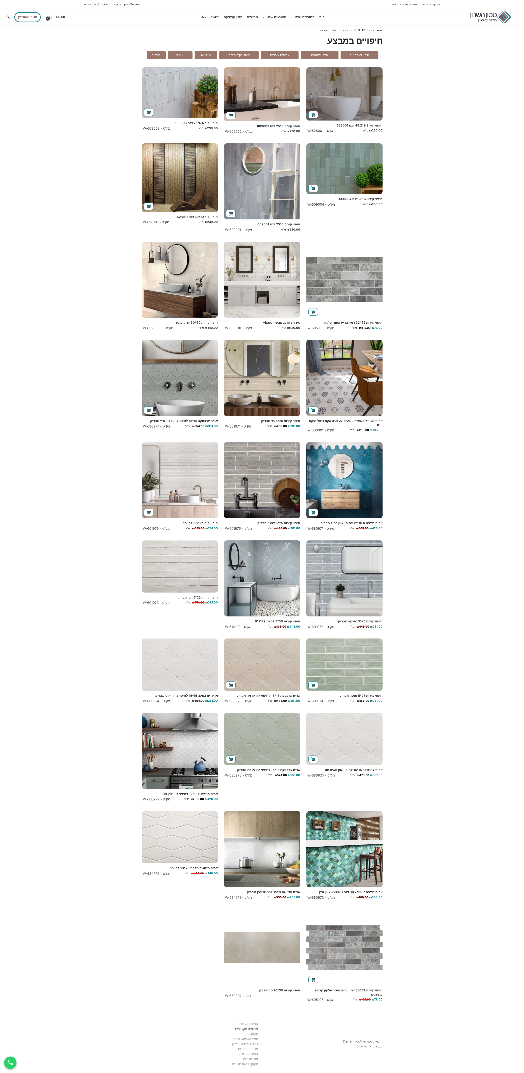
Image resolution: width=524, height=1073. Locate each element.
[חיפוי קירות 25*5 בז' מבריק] (262, 378)
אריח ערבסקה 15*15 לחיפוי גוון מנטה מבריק (268, 770)
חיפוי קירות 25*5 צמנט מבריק (278, 523)
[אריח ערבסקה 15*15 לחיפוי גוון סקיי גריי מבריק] (180, 378)
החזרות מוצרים (248, 1054)
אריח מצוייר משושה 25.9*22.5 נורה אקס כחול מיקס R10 (346, 423)
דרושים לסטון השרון (245, 1044)
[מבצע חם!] (27, 17)
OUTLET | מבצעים (354, 30)
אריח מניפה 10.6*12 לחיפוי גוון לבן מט (190, 794)
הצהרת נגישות (248, 1024)
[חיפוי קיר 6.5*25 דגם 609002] (262, 94)
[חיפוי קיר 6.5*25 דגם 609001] (262, 181)
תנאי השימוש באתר (245, 1039)
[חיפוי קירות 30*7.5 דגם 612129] (262, 578)
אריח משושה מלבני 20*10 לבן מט (193, 868)
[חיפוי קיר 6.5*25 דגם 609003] (180, 92)
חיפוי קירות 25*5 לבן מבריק (197, 597)
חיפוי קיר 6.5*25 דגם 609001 (278, 224)
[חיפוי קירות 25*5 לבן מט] (180, 480)
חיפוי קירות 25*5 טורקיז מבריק (360, 621)
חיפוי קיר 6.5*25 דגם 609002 (278, 126)
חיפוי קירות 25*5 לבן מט (200, 523)
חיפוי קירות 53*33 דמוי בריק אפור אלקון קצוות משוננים (349, 992)
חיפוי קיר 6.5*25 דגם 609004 (361, 199)
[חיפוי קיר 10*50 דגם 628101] (180, 177)
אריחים (361, 1046)
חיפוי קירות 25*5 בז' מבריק (280, 421)
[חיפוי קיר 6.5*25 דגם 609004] (344, 168)
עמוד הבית (376, 30)
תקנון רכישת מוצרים (245, 1064)
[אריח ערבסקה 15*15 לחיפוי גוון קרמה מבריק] (262, 664)
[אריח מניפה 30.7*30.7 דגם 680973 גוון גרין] (344, 849)
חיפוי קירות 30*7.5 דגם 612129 (277, 621)
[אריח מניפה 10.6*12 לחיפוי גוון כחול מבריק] (344, 480)
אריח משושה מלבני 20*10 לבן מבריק (273, 892)
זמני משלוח (250, 1059)
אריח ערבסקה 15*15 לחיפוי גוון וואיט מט (354, 770)
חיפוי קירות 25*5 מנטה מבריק (361, 696)
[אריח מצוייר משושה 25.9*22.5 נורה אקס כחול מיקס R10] (344, 378)
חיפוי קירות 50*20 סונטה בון (279, 990)
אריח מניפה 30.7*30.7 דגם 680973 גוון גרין (351, 892)
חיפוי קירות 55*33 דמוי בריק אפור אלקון (353, 322)
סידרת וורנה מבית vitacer (281, 322)
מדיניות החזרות (248, 1049)
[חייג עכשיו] (10, 1063)
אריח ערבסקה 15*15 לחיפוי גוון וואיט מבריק (186, 696)
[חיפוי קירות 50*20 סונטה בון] (262, 947)
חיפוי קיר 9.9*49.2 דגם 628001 (360, 125)
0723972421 (210, 17)
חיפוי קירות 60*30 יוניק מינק (197, 322)
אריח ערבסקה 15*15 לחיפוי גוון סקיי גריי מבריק (184, 421)
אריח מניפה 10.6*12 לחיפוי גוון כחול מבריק (352, 523)
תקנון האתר (250, 1034)
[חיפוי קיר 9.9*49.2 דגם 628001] (344, 94)
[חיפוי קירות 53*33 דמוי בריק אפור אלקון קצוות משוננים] (344, 947)
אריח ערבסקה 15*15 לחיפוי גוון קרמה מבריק (268, 696)
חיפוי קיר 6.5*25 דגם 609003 (196, 123)
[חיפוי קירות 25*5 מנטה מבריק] (344, 664)
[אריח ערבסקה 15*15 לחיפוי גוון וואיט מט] (344, 739)
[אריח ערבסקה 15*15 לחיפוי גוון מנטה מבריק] (262, 739)
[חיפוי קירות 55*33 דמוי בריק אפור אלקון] (344, 280)
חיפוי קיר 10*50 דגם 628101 (197, 217)
